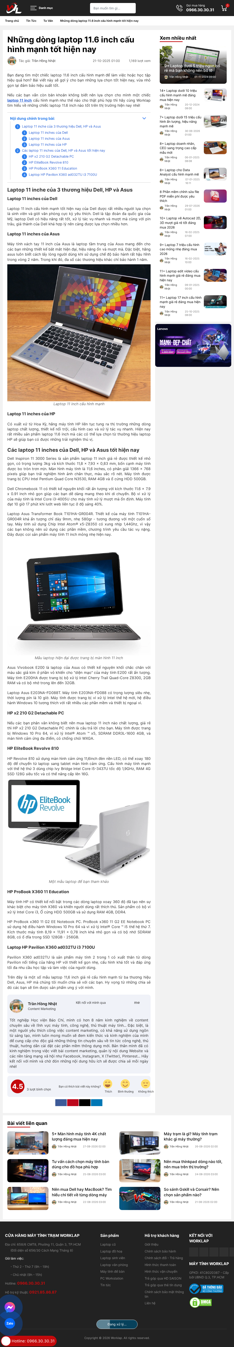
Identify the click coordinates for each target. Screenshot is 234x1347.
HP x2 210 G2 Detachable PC (51, 156)
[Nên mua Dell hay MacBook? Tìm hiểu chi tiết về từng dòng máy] (27, 1198)
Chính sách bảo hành (160, 1251)
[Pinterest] (129, 1002)
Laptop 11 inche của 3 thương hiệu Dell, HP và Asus (61, 126)
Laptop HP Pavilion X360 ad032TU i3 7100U (63, 174)
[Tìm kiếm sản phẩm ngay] (130, 8)
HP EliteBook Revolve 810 (48, 162)
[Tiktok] (213, 1252)
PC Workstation (111, 1278)
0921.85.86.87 (43, 1292)
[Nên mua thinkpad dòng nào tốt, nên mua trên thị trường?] (139, 1170)
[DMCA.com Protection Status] (209, 1302)
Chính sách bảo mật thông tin (164, 1294)
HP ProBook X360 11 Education (53, 168)
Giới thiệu (151, 1244)
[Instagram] (144, 1002)
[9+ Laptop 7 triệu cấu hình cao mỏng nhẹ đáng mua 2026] (215, 249)
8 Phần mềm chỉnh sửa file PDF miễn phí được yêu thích (179, 196)
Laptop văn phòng (114, 1265)
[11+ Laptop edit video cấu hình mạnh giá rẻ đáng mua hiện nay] (215, 275)
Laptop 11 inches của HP (48, 144)
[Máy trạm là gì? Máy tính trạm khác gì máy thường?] (139, 1143)
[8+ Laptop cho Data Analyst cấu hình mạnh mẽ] (215, 174)
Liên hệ (150, 1303)
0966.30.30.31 (200, 10)
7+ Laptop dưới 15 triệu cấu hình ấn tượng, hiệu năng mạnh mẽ (180, 121)
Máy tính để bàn (112, 1271)
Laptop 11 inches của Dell (48, 132)
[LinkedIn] (96, 1102)
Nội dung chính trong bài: (32, 118)
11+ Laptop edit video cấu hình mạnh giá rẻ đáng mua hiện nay (180, 275)
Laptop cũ (108, 1244)
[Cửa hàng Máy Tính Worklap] (14, 8)
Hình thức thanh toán (160, 1265)
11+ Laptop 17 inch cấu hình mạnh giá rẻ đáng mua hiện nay (181, 302)
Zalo (9, 1323)
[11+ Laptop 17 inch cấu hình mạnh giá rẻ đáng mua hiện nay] (215, 301)
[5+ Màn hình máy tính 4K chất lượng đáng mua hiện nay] (27, 1143)
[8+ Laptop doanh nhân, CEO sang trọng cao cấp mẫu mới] (215, 147)
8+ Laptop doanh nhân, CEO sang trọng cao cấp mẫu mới (178, 148)
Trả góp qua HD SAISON (163, 1278)
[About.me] (137, 1002)
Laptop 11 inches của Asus (49, 138)
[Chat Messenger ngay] (9, 1307)
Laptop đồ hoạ (111, 1251)
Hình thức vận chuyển (161, 1271)
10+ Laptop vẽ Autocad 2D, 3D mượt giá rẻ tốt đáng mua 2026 (180, 222)
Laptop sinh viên (112, 1258)
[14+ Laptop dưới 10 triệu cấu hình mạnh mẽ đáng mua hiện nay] (215, 94)
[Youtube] (203, 1252)
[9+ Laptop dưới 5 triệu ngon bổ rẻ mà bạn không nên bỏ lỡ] (193, 65)
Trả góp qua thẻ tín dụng (163, 1285)
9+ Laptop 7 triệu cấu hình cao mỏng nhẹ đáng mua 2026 (179, 249)
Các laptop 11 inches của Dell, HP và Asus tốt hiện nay (63, 150)
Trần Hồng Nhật (44, 61)
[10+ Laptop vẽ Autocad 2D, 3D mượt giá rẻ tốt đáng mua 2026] (215, 222)
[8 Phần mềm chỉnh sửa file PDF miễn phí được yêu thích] (215, 196)
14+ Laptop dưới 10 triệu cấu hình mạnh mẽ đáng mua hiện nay (178, 95)
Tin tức (105, 1285)
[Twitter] (121, 1002)
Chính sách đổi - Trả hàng (164, 1258)
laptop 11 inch (19, 100)
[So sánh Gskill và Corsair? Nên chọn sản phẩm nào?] (139, 1198)
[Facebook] (113, 1002)
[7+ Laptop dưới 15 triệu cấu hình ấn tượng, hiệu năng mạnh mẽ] (215, 121)
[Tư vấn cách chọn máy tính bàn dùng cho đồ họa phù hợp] (27, 1170)
